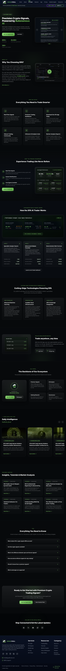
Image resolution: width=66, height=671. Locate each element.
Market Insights (52, 2)
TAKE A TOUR (51, 5)
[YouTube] (7, 654)
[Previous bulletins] (59, 422)
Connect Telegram (57, 664)
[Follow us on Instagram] (42, 627)
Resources (60, 2)
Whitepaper (19, 397)
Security (45, 666)
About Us (56, 643)
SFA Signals (31, 646)
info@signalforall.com (9, 658)
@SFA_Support (7, 660)
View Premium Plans (40, 602)
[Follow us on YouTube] (33, 627)
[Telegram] (17, 654)
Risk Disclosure (39, 666)
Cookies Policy (5, 668)
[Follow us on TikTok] (37, 627)
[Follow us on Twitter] (28, 627)
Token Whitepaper (45, 650)
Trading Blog (44, 643)
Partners (56, 648)
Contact (56, 646)
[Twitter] (3, 654)
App (41, 2)
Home (20, 2)
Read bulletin (6, 453)
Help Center (44, 652)
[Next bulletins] (62, 422)
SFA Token (30, 652)
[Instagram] (10, 654)
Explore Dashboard (8, 189)
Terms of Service (25, 666)
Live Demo (19, 34)
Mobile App (31, 648)
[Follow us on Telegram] (23, 627)
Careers (56, 650)
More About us (5, 85)
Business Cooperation (57, 653)
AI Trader (31, 2)
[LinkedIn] (14, 654)
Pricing (45, 2)
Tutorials (43, 646)
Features (36, 2)
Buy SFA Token (10, 397)
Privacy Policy (32, 666)
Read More (6, 493)
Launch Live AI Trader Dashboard (33, 270)
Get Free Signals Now (8, 34)
